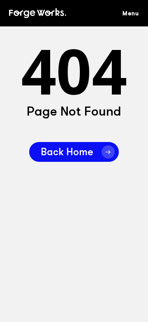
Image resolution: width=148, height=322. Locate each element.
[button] (135, 13)
